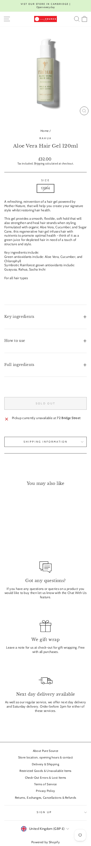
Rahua (45, 138)
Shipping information (45, 441)
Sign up (44, 812)
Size (45, 180)
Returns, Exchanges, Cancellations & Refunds (45, 797)
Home (44, 131)
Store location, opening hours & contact (45, 757)
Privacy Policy (45, 791)
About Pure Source (45, 751)
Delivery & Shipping (45, 764)
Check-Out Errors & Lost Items (45, 777)
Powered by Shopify (45, 842)
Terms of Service (45, 784)
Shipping (39, 163)
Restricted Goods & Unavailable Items (45, 771)
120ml (45, 188)
